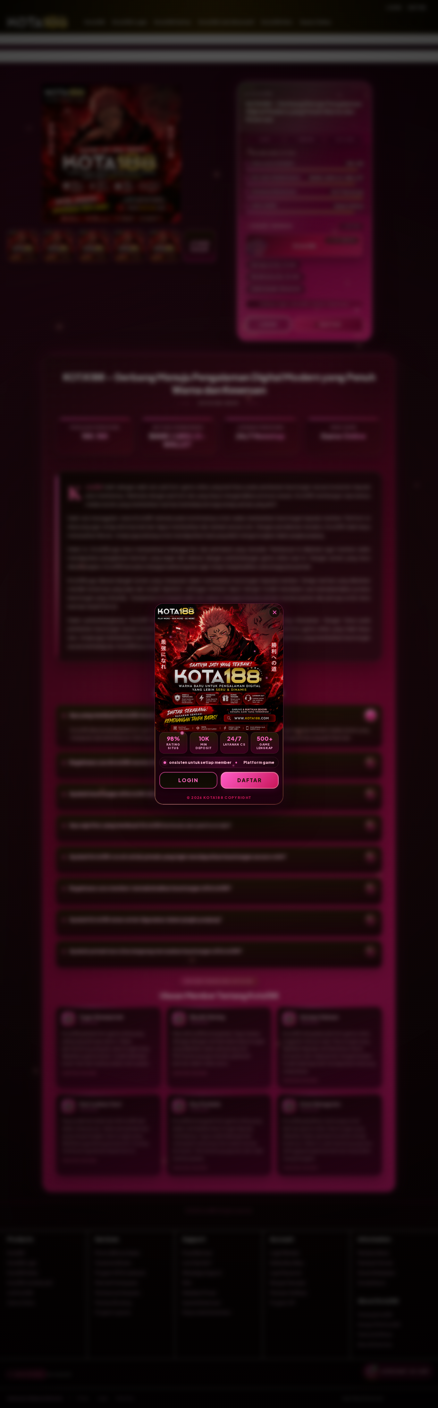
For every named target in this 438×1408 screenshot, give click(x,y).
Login (188, 780)
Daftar (249, 780)
